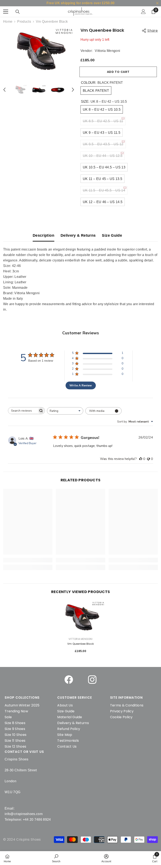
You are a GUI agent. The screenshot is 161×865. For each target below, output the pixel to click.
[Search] (17, 11)
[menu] (5, 11)
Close (157, 3)
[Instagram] (92, 679)
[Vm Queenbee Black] (80, 617)
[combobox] (65, 411)
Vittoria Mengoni (107, 51)
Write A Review (80, 385)
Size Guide (112, 235)
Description (43, 235)
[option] (38, 51)
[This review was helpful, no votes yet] (140, 459)
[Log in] (143, 11)
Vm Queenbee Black (80, 644)
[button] (4, 90)
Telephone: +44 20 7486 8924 (28, 819)
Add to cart (119, 72)
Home (7, 21)
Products (24, 21)
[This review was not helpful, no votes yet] (148, 459)
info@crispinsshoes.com (24, 814)
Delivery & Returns (78, 235)
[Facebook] (68, 679)
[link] (56, 858)
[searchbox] (22, 410)
